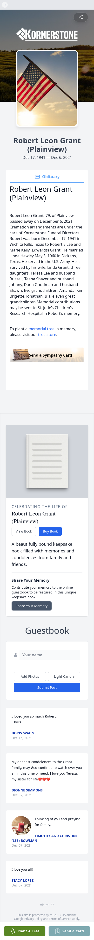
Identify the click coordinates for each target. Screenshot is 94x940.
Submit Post (47, 687)
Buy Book (50, 531)
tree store (47, 334)
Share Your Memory (31, 606)
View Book (24, 531)
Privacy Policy (33, 919)
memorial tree (41, 328)
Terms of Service (60, 919)
